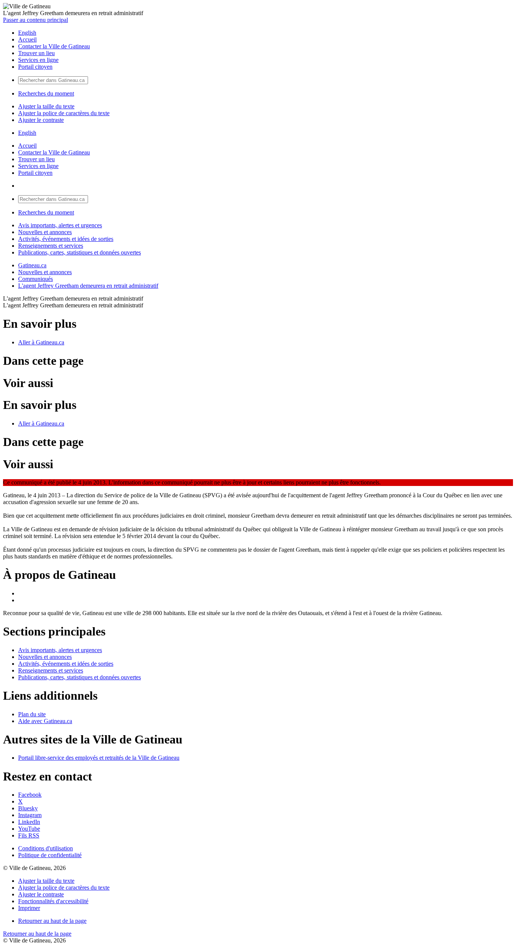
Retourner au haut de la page (52, 921)
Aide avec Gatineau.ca (45, 721)
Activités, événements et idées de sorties (65, 239)
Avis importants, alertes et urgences (60, 225)
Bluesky (28, 808)
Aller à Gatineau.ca (41, 342)
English (27, 32)
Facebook (30, 794)
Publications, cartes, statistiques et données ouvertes (79, 252)
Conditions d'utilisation (45, 848)
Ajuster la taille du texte (46, 106)
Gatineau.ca (32, 265)
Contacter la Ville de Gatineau (54, 46)
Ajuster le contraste (41, 120)
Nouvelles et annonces (45, 232)
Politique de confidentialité (50, 855)
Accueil (27, 39)
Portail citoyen (35, 66)
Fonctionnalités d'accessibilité (53, 901)
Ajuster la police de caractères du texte (64, 113)
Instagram (30, 815)
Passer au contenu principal (35, 20)
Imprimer (29, 908)
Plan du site (32, 714)
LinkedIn (29, 822)
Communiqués (35, 279)
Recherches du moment (46, 93)
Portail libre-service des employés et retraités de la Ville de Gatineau (98, 757)
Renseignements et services (50, 245)
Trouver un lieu (36, 53)
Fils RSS (28, 835)
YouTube (29, 828)
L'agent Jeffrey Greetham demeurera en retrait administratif (88, 285)
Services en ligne (38, 60)
